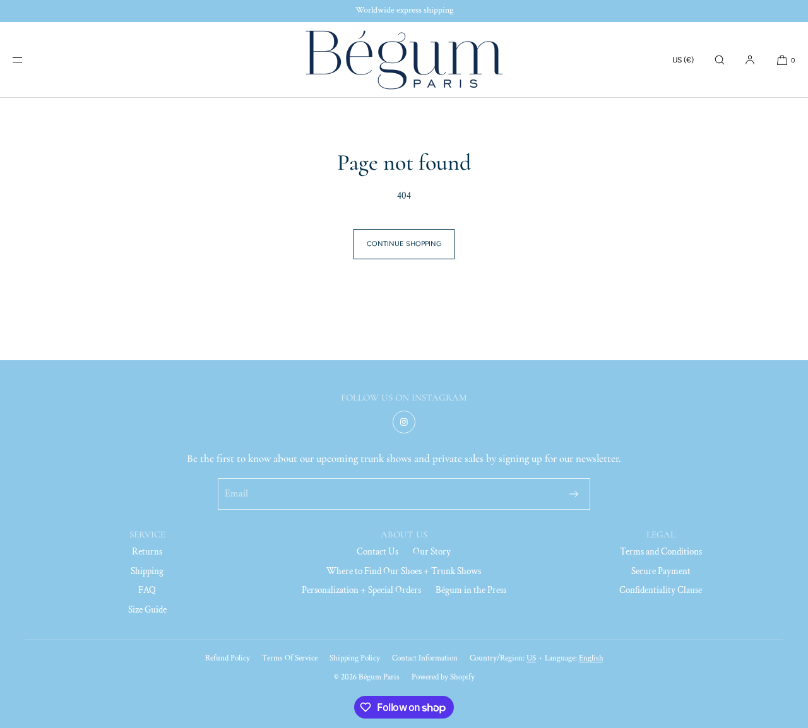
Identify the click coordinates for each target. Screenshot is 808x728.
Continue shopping (404, 244)
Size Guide (147, 610)
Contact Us (377, 552)
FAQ (147, 590)
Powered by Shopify (443, 677)
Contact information (425, 658)
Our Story (432, 552)
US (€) (683, 60)
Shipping (147, 571)
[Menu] (28, 59)
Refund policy (227, 658)
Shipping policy (355, 658)
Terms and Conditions (661, 552)
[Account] (750, 59)
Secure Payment (661, 571)
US (531, 658)
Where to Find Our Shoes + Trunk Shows (403, 571)
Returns (147, 552)
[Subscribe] (574, 494)
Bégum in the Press (471, 590)
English (591, 658)
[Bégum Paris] (404, 60)
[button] (719, 59)
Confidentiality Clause (660, 590)
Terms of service (290, 658)
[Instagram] (404, 422)
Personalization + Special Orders (361, 590)
